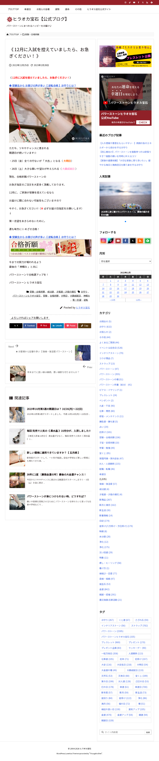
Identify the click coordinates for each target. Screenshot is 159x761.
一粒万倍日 (109, 653)
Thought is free (95, 753)
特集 (103, 557)
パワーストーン (109, 368)
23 (118, 292)
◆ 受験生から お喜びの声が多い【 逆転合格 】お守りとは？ (42, 85)
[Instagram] (125, 2)
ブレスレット (108, 395)
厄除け (105, 432)
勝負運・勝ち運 (108, 421)
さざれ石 (141, 619)
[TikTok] (130, 2)
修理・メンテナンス (111, 416)
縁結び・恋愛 (108, 573)
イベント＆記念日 (111, 347)
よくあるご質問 (109, 342)
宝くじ (104, 453)
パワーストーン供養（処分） (115, 384)
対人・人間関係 (109, 463)
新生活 (104, 510)
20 (148, 288)
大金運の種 (109, 670)
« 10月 (112, 300)
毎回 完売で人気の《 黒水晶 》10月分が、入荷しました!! (59, 431)
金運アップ (125, 714)
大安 (106, 664)
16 (118, 288)
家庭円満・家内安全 (111, 458)
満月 (105, 703)
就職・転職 (107, 468)
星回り (106, 698)
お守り (84, 291)
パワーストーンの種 (111, 379)
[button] (104, 198)
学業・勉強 (107, 447)
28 (103, 296)
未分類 (104, 536)
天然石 (106, 675)
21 (103, 292)
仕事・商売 (107, 411)
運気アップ (137, 709)
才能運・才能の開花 (66, 291)
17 (125, 288)
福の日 (124, 703)
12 (140, 284)
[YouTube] (134, 2)
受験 (45, 295)
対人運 (124, 681)
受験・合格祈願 (32, 34)
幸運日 (102, 474)
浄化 (103, 541)
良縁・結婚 (107, 578)
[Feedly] (151, 2)
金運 (104, 589)
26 (140, 292)
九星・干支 (107, 405)
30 (118, 296)
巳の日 (107, 686)
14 (103, 288)
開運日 (107, 720)
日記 (104, 520)
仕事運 (107, 659)
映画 (103, 531)
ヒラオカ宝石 (83, 307)
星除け (125, 698)
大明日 (64, 295)
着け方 (104, 568)
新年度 (106, 692)
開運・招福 (107, 594)
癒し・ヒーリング (110, 562)
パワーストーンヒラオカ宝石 (27, 295)
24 (125, 292)
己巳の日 (142, 681)
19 (140, 288)
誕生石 (104, 584)
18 (133, 288)
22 (110, 292)
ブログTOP (14, 34)
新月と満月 (107, 504)
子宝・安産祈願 (109, 442)
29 (110, 296)
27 (148, 292)
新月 (124, 692)
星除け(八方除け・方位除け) (116, 526)
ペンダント (106, 400)
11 (133, 284)
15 (110, 288)
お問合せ (105, 321)
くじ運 (124, 619)
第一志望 (77, 299)
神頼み (86, 295)
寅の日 (107, 681)
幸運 (124, 686)
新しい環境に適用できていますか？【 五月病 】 (53, 452)
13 (148, 284)
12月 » (138, 300)
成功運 (50, 291)
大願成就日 (75, 295)
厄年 (124, 659)
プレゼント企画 (111, 647)
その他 (104, 337)
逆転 (86, 299)
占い (103, 426)
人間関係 (136, 653)
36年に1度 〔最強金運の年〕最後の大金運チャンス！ (56, 474)
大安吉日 (124, 664)
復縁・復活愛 (108, 483)
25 (133, 292)
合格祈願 (54, 295)
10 (125, 284)
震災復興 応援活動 (110, 599)
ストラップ (107, 363)
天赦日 (123, 675)
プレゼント (137, 642)
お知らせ (105, 331)
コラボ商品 (106, 358)
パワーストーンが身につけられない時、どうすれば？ (56, 496)
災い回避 (106, 552)
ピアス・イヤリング (110, 389)
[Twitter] (143, 2)
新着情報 (106, 515)
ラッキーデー (137, 647)
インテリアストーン (111, 353)
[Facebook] (138, 2)
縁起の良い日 (110, 709)
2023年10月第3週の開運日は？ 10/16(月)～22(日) (55, 409)
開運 (143, 714)
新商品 (105, 499)
